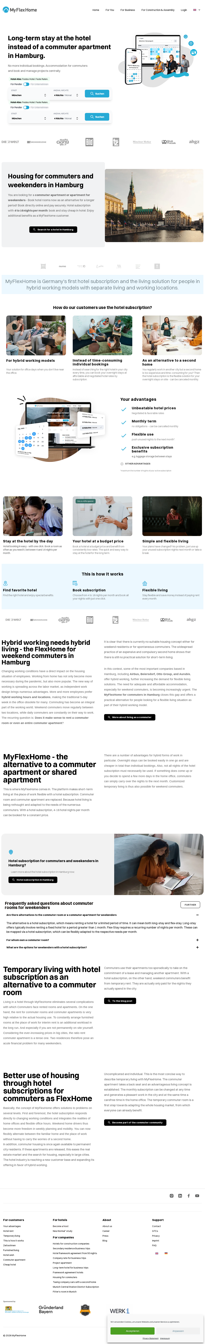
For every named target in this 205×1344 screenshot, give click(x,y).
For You (110, 10)
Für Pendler (16, 84)
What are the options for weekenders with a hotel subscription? (46, 947)
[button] (102, 915)
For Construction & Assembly (157, 10)
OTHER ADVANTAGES (137, 463)
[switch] (26, 84)
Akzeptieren (132, 1330)
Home (95, 10)
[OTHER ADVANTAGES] (121, 463)
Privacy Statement (151, 1338)
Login (184, 10)
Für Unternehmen (39, 84)
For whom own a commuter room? (27, 940)
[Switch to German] (166, 1253)
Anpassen (178, 1330)
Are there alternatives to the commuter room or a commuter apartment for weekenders (61, 914)
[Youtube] (197, 1196)
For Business (127, 10)
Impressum (165, 1338)
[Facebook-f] (188, 1196)
